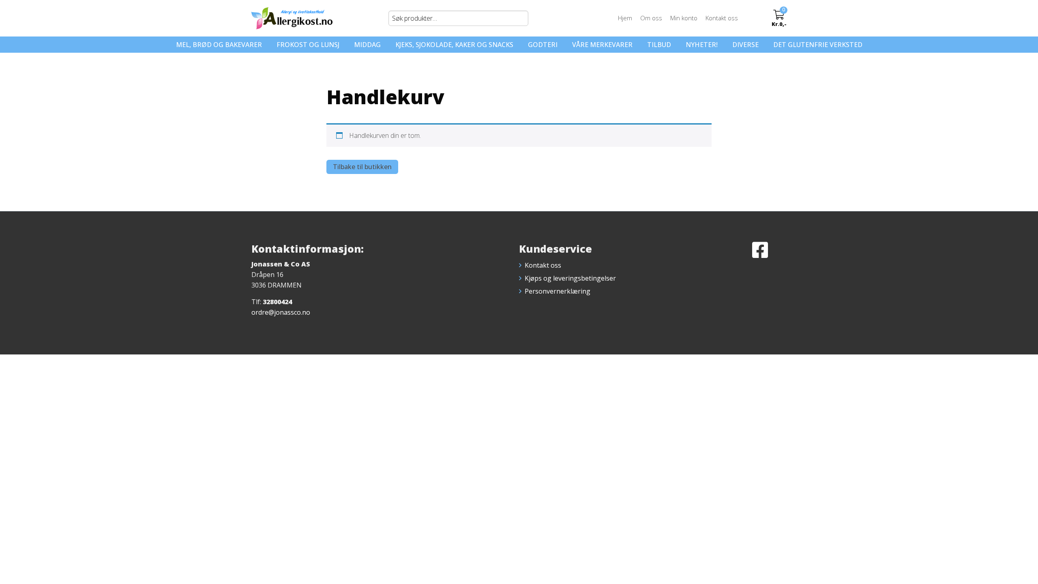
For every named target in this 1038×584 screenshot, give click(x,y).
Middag (367, 44)
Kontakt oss (722, 18)
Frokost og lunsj (308, 44)
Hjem (625, 18)
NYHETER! (702, 44)
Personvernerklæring (557, 291)
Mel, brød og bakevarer (219, 44)
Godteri (543, 44)
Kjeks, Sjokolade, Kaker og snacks (454, 44)
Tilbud (659, 44)
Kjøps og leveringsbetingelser (570, 278)
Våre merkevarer (602, 44)
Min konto (683, 18)
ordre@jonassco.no (280, 312)
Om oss (651, 18)
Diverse (745, 44)
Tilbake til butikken (362, 166)
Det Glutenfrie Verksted (817, 44)
